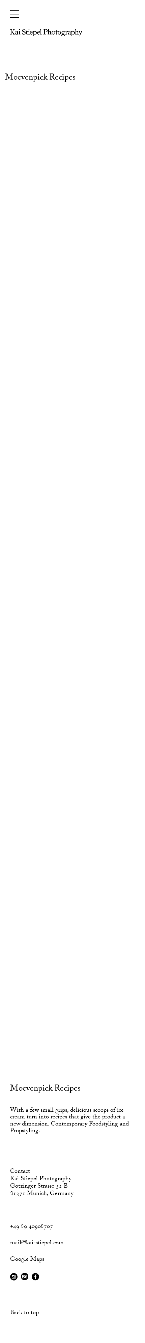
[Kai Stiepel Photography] (46, 35)
